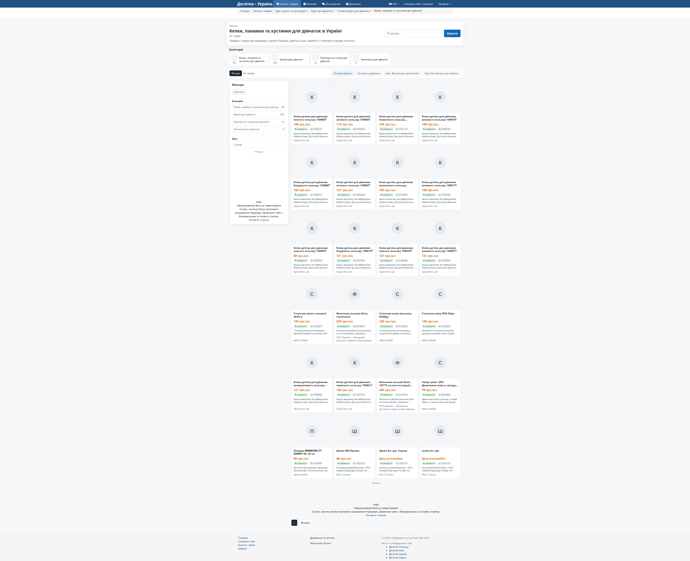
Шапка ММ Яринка (347, 450)
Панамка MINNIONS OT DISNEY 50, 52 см (308, 452)
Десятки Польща (399, 546)
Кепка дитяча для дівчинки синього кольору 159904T (311, 249)
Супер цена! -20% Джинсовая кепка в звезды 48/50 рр (439, 383)
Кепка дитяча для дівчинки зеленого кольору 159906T (353, 118)
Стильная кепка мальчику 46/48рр (395, 315)
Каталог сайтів (246, 545)
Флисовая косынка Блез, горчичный (352, 315)
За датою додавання (369, 73)
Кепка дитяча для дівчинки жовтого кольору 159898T (311, 118)
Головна (243, 537)
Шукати (452, 33)
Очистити (239, 92)
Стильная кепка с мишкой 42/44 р (310, 315)
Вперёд (305, 522)
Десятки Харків (397, 554)
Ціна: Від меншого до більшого (402, 73)
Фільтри (235, 73)
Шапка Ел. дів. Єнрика (393, 450)
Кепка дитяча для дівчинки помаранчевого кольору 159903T (311, 383)
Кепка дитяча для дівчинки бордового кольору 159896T (312, 184)
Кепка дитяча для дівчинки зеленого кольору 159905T (353, 184)
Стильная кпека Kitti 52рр (438, 313)
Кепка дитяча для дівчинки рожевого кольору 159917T (439, 184)
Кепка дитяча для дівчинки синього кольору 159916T (396, 249)
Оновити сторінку (259, 219)
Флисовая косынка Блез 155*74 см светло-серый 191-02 (394, 383)
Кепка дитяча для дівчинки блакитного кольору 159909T (396, 118)
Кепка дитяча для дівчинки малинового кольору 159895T (396, 184)
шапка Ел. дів (430, 450)
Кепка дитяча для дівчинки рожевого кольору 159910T (439, 118)
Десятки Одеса (398, 557)
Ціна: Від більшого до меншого (442, 73)
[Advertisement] (259, 176)
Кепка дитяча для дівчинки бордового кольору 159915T (354, 249)
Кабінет (242, 548)
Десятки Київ (396, 550)
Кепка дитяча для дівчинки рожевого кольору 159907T (439, 249)
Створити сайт (418, 4)
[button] (393, 3)
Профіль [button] (443, 4)
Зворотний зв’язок (320, 543)
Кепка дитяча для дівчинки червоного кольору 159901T (354, 383)
